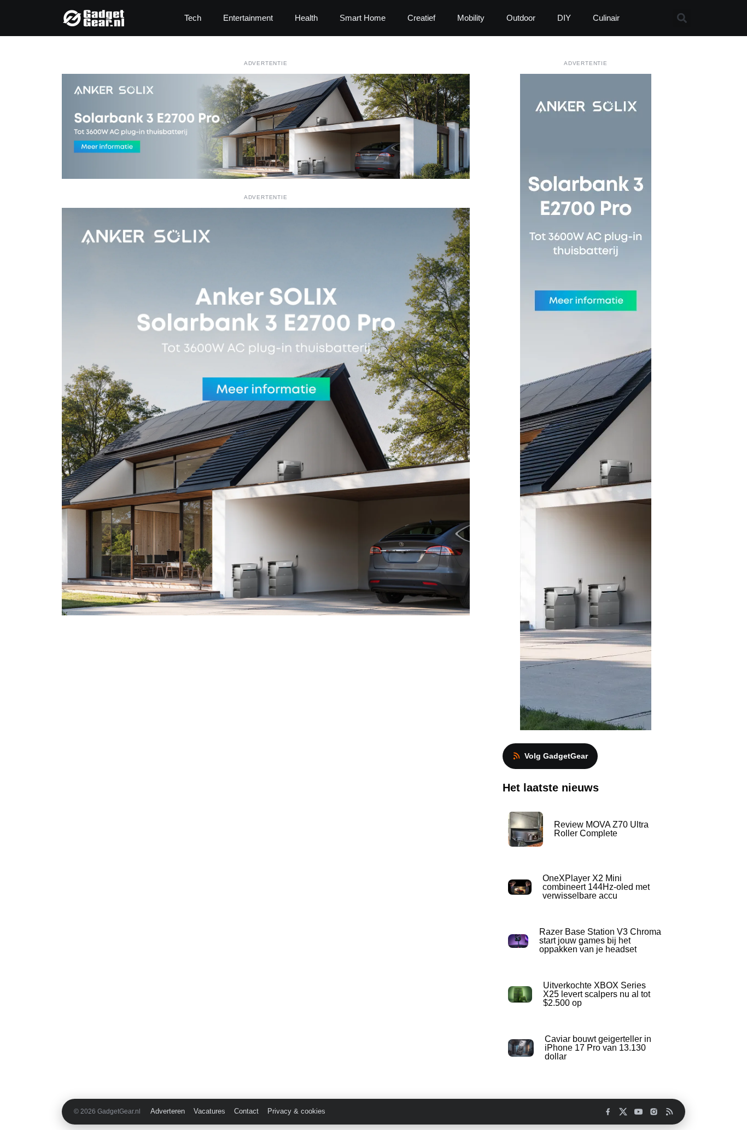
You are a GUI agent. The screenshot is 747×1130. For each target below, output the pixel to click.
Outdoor (520, 17)
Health (306, 17)
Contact (246, 1111)
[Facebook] (608, 1112)
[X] (623, 1112)
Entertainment (248, 17)
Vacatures (209, 1111)
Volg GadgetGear (556, 756)
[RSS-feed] (669, 1112)
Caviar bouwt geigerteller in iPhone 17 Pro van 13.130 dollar (598, 1047)
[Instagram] (654, 1112)
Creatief (421, 17)
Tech (192, 17)
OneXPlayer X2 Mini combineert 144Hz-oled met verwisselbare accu (596, 886)
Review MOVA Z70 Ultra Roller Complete (601, 829)
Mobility (471, 17)
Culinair (606, 17)
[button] (682, 18)
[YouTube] (638, 1112)
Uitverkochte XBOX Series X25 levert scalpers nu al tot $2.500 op (596, 994)
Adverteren (167, 1111)
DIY (564, 17)
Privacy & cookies (296, 1111)
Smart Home (363, 17)
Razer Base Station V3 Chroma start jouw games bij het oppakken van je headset (600, 940)
